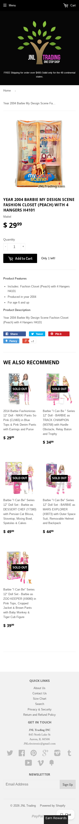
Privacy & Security (40, 709)
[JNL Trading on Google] (45, 754)
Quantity (9, 239)
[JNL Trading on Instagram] (57, 754)
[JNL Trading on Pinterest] (33, 754)
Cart (73, 5)
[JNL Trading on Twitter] (10, 754)
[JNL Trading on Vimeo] (40, 764)
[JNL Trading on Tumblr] (69, 754)
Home (7, 90)
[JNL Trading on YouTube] (28, 764)
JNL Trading (28, 805)
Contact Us (39, 693)
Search (39, 704)
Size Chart (39, 698)
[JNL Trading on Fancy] (51, 764)
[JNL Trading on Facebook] (21, 754)
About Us (39, 688)
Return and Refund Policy (39, 714)
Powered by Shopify (52, 805)
